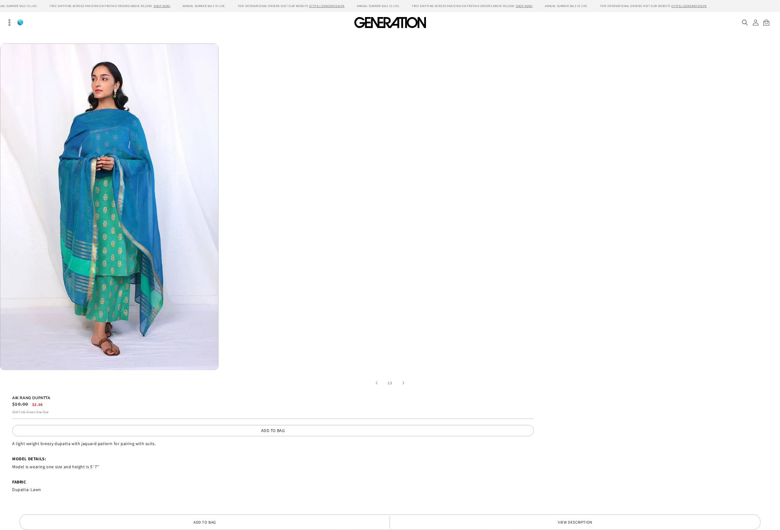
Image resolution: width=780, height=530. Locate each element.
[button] (744, 22)
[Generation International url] (390, 22)
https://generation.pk (327, 6)
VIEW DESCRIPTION (575, 522)
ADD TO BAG (273, 430)
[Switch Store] (20, 22)
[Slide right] (403, 383)
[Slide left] (376, 383)
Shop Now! (162, 6)
